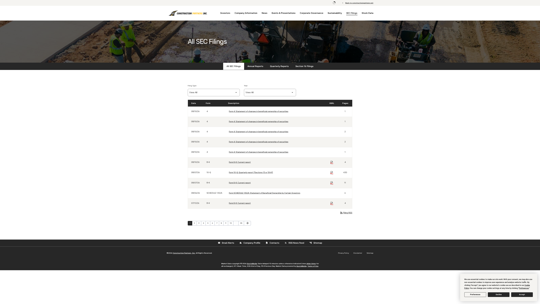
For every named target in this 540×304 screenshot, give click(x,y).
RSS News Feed (294, 243)
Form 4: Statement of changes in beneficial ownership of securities (258, 111)
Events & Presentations (283, 13)
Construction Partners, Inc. (184, 253)
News (264, 13)
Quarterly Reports (279, 66)
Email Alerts (226, 243)
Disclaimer (357, 253)
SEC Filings (351, 13)
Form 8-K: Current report (240, 162)
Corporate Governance (311, 13)
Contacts (272, 243)
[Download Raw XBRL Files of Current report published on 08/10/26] (331, 162)
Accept (522, 295)
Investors (225, 13)
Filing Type (192, 86)
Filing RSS (346, 213)
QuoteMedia (252, 264)
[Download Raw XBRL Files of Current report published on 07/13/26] (331, 203)
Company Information (246, 13)
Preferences (475, 295)
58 (242, 223)
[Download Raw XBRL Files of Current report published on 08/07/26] (331, 183)
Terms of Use (312, 266)
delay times (311, 264)
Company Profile (249, 243)
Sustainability (335, 13)
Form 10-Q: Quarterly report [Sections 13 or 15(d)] (251, 172)
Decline (499, 295)
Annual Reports (255, 66)
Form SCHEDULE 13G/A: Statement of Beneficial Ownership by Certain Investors (264, 193)
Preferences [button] (524, 288)
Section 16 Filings (304, 66)
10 (231, 223)
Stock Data (367, 13)
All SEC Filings (234, 66)
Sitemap (316, 243)
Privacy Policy (343, 253)
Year (246, 86)
